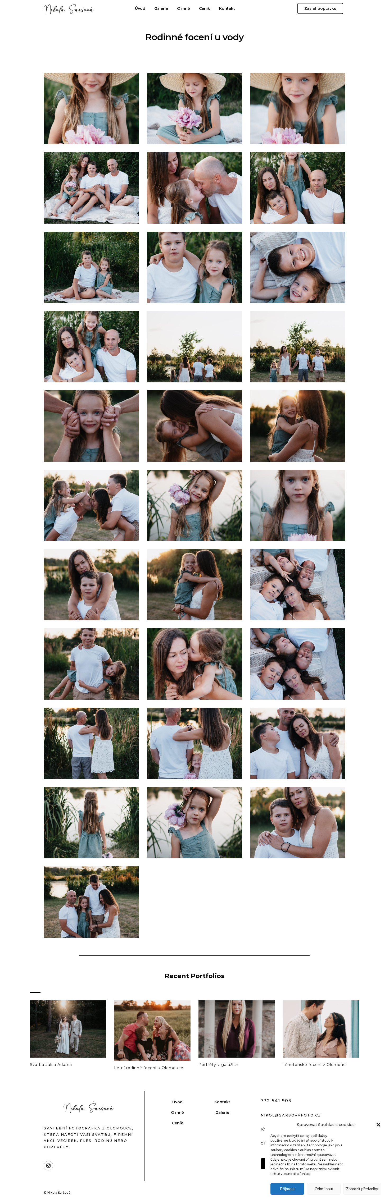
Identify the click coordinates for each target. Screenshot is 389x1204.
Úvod (140, 8)
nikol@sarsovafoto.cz (291, 1115)
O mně (183, 8)
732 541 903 (276, 1100)
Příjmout (287, 1189)
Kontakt (227, 8)
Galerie (161, 8)
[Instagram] (48, 1165)
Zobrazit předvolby (362, 1189)
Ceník (204, 8)
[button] (378, 1124)
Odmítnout (324, 1189)
